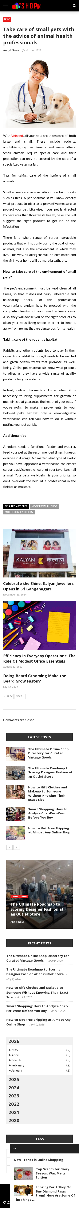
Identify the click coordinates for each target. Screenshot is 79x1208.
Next (19, 696)
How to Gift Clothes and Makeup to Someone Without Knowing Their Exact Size (47, 793)
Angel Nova (11, 50)
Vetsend (17, 135)
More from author (44, 506)
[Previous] (9, 847)
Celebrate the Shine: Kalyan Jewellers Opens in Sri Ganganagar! (38, 586)
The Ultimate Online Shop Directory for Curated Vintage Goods (48, 753)
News (7, 19)
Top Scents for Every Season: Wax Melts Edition (52, 1173)
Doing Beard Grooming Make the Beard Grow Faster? (34, 678)
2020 (13, 1120)
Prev (9, 696)
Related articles (16, 506)
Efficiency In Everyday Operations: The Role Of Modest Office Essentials (39, 658)
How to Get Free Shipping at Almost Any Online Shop (49, 830)
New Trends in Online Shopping (38, 1159)
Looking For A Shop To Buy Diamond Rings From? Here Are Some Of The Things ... (44, 1193)
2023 (13, 1095)
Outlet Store (19, 896)
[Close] (14, 1148)
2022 (13, 1104)
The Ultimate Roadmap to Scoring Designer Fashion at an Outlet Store (50, 772)
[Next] (16, 847)
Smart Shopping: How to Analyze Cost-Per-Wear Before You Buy (47, 813)
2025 (13, 1079)
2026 (13, 1041)
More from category (19, 512)
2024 (13, 1087)
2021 (13, 1112)
